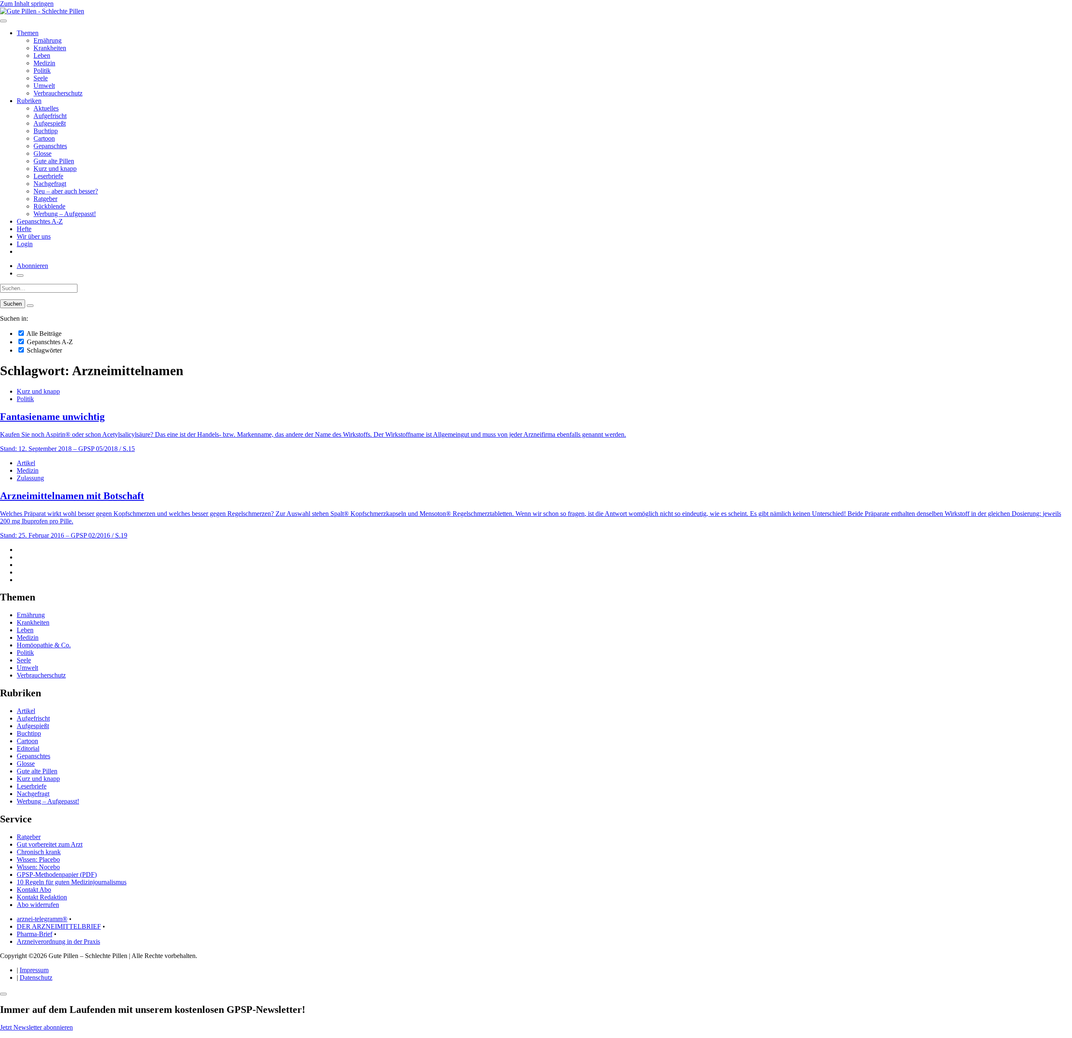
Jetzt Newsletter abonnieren (36, 1027)
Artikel (26, 462)
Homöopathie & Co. (44, 645)
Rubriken (29, 100)
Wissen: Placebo (38, 859)
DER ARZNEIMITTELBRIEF (59, 926)
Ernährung (48, 40)
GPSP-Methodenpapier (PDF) (57, 874)
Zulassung (30, 478)
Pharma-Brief (34, 934)
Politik (42, 70)
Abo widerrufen (38, 904)
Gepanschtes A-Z (40, 221)
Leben (42, 55)
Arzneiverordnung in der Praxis (58, 941)
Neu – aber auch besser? (66, 191)
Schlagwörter (43, 350)
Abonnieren (32, 265)
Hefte (24, 228)
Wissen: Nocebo (38, 867)
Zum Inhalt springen (27, 3)
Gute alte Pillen (54, 161)
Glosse (43, 153)
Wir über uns (34, 236)
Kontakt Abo (34, 889)
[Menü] (3, 21)
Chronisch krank (39, 851)
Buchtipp (46, 130)
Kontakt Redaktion (42, 897)
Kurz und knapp (55, 168)
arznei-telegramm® (42, 918)
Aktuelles (46, 108)
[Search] (30, 305)
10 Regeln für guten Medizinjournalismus (71, 882)
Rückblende (49, 206)
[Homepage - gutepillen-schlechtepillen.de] (42, 11)
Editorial (28, 748)
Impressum (34, 970)
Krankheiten (50, 48)
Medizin (44, 63)
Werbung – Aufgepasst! (65, 213)
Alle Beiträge (43, 333)
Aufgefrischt (50, 115)
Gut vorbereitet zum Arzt (49, 844)
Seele (41, 78)
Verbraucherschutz (58, 93)
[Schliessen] (3, 994)
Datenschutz (36, 977)
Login (25, 243)
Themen (28, 32)
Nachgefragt (50, 183)
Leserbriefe (48, 176)
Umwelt (44, 85)
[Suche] (20, 275)
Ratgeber (45, 198)
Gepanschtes (50, 145)
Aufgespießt (50, 123)
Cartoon (44, 138)
